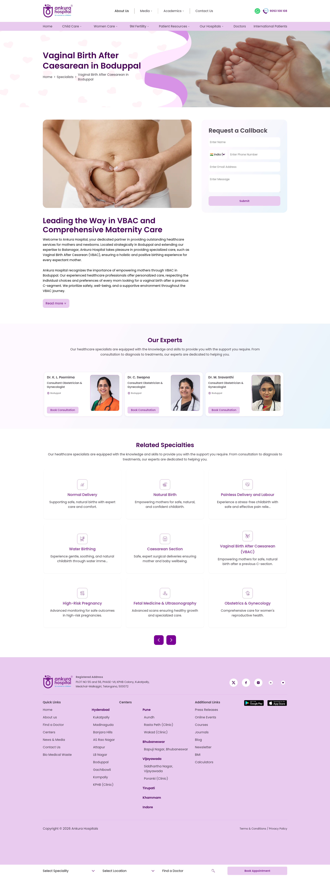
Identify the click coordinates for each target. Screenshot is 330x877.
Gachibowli (102, 769)
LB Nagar (100, 754)
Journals (202, 732)
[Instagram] (258, 682)
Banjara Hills (102, 732)
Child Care (70, 26)
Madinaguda (103, 725)
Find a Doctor (53, 725)
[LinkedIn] (271, 682)
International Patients (270, 26)
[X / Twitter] (246, 682)
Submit (244, 201)
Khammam (152, 797)
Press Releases (206, 709)
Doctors (240, 26)
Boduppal (101, 762)
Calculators (204, 762)
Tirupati (149, 788)
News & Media (54, 739)
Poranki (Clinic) (156, 778)
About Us (122, 11)
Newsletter (203, 747)
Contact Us (204, 11)
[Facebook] (233, 682)
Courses (201, 725)
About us (50, 717)
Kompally (100, 777)
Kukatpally (101, 717)
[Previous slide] (159, 640)
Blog (198, 739)
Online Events (205, 717)
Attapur (99, 747)
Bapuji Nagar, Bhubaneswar (166, 749)
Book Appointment (257, 871)
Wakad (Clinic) (156, 732)
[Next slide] (171, 640)
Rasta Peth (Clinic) (158, 725)
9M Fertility (138, 26)
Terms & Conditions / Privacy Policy (263, 829)
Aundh (149, 717)
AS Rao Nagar (104, 739)
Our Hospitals (210, 26)
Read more (54, 303)
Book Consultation (62, 410)
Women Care (104, 26)
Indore (148, 807)
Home (47, 26)
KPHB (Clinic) (103, 784)
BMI (197, 754)
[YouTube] (283, 682)
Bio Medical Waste (57, 754)
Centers (49, 732)
